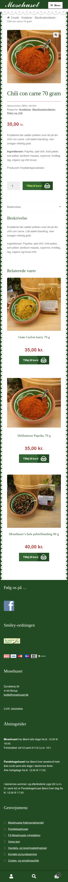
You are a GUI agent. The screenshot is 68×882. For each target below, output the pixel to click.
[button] (56, 34)
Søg (34, 876)
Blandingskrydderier (45, 17)
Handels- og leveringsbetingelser (27, 848)
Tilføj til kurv (34, 186)
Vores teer (14, 841)
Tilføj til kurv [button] (30, 360)
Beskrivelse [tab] (14, 207)
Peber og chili (15, 113)
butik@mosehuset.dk (16, 695)
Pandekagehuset (18, 829)
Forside (15, 17)
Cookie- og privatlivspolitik (23, 860)
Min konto (11, 876)
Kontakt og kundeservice (22, 854)
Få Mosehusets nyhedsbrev (24, 835)
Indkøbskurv (52, 873)
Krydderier (26, 17)
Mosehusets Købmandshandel (26, 822)
